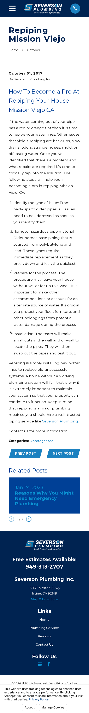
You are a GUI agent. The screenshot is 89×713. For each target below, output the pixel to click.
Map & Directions (44, 599)
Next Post (63, 453)
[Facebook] (49, 664)
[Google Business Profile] (40, 664)
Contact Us (44, 644)
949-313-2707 (44, 566)
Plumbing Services (44, 628)
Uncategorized (42, 441)
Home (44, 620)
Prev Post (25, 453)
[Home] (43, 8)
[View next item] (28, 519)
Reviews (44, 636)
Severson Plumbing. (60, 421)
